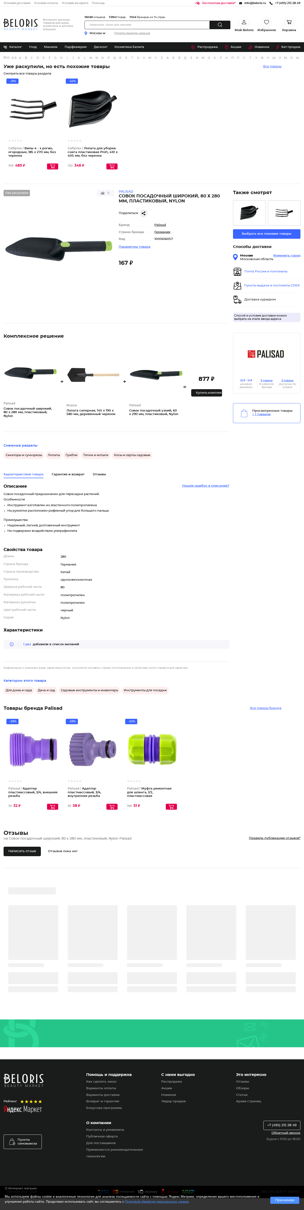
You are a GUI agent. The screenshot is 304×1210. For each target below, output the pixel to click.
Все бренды (7, 57)
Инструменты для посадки (145, 690)
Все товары (272, 66)
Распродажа (207, 47)
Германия (162, 232)
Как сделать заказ (101, 1081)
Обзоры (242, 1088)
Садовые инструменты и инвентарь (89, 690)
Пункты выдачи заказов (132, 33)
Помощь (98, 3)
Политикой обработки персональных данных (157, 1201)
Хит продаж (290, 47)
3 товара (267, 380)
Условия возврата (75, 3)
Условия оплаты (46, 3)
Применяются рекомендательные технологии (114, 1153)
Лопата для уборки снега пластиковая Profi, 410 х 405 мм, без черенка (93, 152)
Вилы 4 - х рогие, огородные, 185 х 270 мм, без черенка (32, 152)
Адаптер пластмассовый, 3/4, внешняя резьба (32, 792)
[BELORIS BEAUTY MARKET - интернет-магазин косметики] (20, 25)
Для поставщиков (101, 1143)
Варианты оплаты (101, 1088)
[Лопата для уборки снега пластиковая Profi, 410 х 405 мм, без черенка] (249, 213)
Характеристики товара (23, 474)
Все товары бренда (265, 708)
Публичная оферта (102, 1136)
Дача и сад (46, 690)
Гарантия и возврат (68, 474)
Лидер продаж (173, 1101)
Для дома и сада (19, 690)
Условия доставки (17, 3)
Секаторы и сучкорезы (24, 455)
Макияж (50, 47)
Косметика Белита (129, 47)
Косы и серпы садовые (132, 455)
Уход (33, 47)
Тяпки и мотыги (95, 455)
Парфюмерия (76, 47)
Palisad (160, 225)
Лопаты (54, 455)
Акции (236, 47)
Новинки (262, 47)
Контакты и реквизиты (105, 1129)
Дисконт (100, 47)
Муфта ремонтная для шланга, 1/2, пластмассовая (149, 792)
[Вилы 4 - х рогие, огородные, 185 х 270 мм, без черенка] (284, 213)
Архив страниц (248, 1101)
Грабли (71, 455)
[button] (206, 393)
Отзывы (242, 1081)
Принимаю (284, 1200)
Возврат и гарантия (102, 1101)
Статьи (241, 1095)
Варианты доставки (102, 1095)
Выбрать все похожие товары (266, 233)
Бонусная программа (104, 1108)
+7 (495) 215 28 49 (282, 1125)
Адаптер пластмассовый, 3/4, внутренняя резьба (84, 792)
